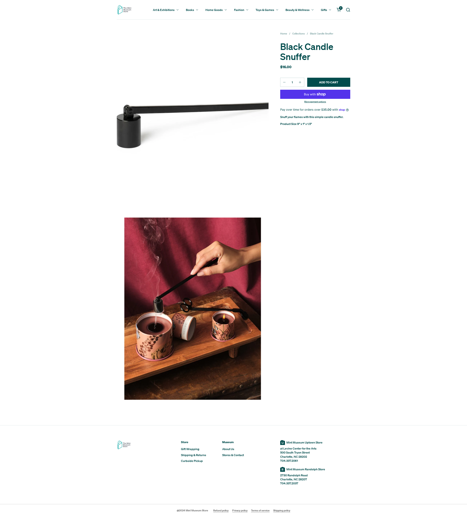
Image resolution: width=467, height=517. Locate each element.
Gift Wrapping (190, 449)
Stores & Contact (233, 455)
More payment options (315, 101)
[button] (348, 9)
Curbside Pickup (192, 461)
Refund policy (221, 510)
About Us (228, 449)
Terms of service (260, 510)
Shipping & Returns (193, 455)
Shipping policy (281, 510)
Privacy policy (240, 510)
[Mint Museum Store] (124, 10)
